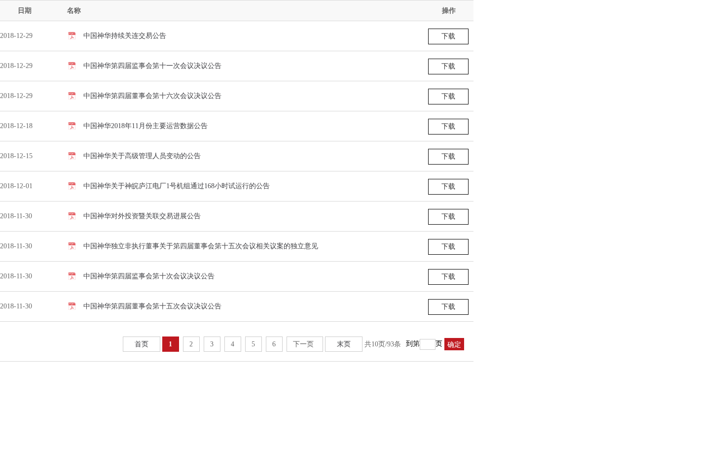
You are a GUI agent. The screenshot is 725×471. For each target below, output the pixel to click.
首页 (141, 344)
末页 (344, 344)
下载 (448, 36)
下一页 (303, 344)
